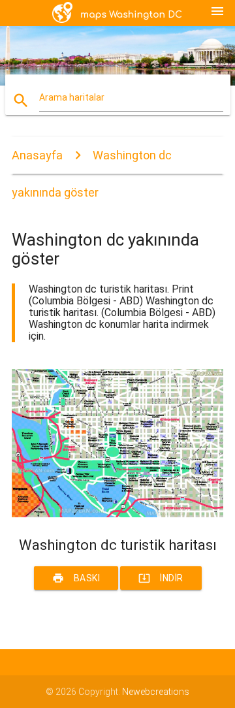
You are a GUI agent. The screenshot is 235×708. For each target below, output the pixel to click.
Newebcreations (155, 691)
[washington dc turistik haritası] (117, 514)
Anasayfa (37, 155)
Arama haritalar (71, 97)
